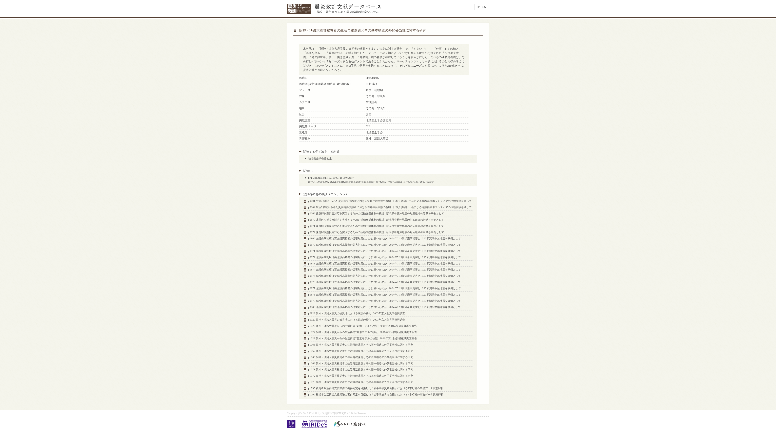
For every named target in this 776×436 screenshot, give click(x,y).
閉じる (482, 6)
